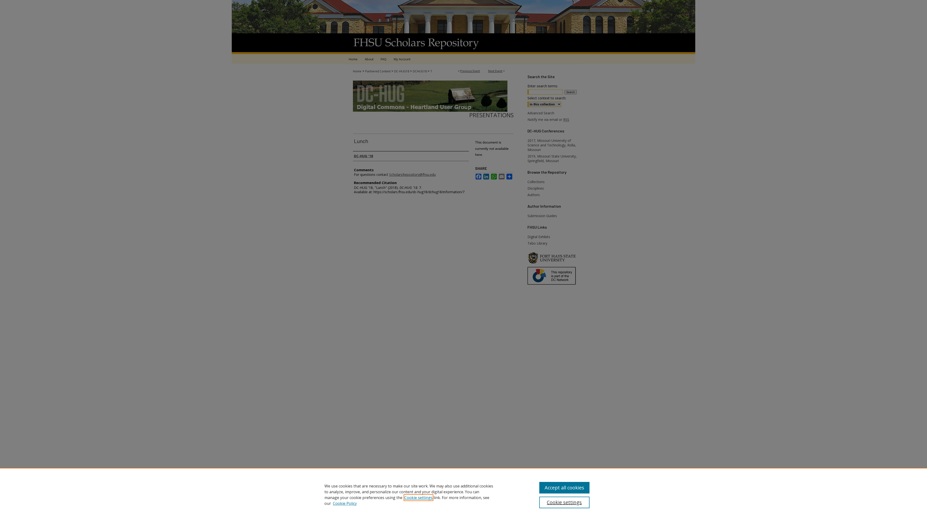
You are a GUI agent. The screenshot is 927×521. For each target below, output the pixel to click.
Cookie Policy (345, 503)
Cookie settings (418, 497)
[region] (463, 494)
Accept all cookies (564, 487)
